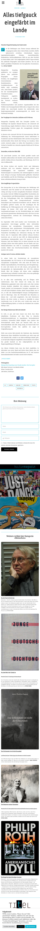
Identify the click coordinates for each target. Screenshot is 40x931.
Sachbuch (23, 8)
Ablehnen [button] (20, 926)
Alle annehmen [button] (30, 926)
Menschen (17, 8)
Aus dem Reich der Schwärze (8, 672)
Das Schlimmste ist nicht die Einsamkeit (11, 751)
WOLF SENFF (6, 359)
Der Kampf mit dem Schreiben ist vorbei (11, 877)
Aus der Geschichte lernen (7, 598)
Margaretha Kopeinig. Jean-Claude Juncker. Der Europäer (18, 365)
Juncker (18, 385)
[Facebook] (18, 378)
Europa (11, 385)
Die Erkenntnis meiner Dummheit (9, 804)
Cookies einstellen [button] (9, 926)
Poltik (34, 385)
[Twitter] (21, 378)
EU (5, 385)
